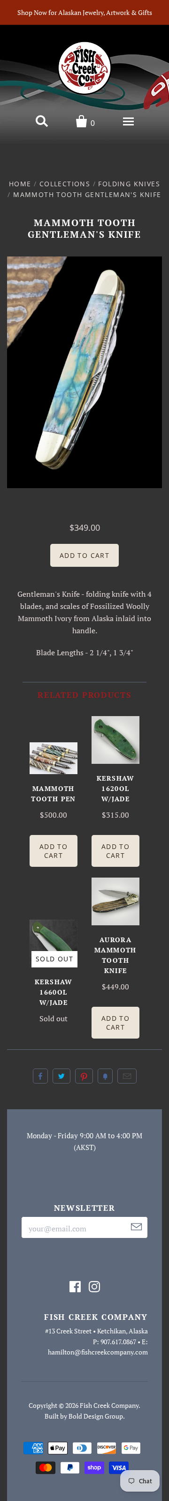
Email (127, 1076)
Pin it (84, 1076)
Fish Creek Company (109, 1405)
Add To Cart (53, 851)
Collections (64, 183)
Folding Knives (129, 183)
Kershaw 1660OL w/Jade (53, 992)
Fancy (105, 1076)
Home (20, 183)
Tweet (61, 1076)
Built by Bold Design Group (84, 1416)
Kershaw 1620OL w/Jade (115, 788)
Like (40, 1076)
